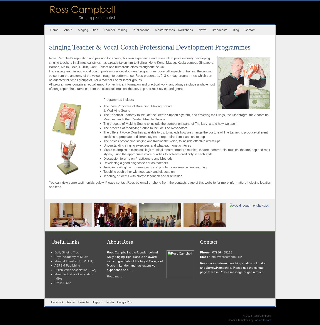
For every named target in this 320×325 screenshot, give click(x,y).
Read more (114, 276)
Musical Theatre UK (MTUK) (73, 261)
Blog (236, 30)
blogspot (97, 302)
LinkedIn (83, 302)
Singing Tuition (88, 30)
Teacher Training (115, 30)
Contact (250, 30)
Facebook (57, 302)
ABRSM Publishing (67, 265)
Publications (141, 30)
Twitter (71, 302)
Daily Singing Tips (66, 252)
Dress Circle (62, 283)
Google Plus (125, 302)
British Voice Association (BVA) (75, 270)
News (202, 30)
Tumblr (109, 302)
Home (54, 30)
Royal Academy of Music (71, 256)
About (68, 30)
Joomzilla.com (262, 320)
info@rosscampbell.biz (226, 256)
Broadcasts (219, 30)
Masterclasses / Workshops (174, 30)
